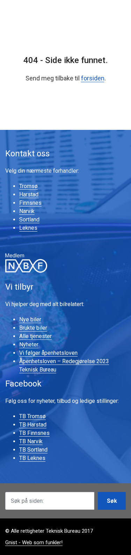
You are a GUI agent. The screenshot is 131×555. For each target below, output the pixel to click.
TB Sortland (33, 449)
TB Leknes (32, 458)
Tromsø (28, 186)
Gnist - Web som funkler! (34, 542)
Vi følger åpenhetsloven (48, 353)
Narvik (27, 211)
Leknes (28, 228)
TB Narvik (31, 441)
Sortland (29, 219)
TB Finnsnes (34, 433)
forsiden (92, 78)
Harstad (28, 194)
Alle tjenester (35, 336)
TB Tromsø (32, 416)
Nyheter (28, 344)
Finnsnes (30, 203)
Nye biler (30, 319)
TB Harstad (32, 424)
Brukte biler (33, 328)
